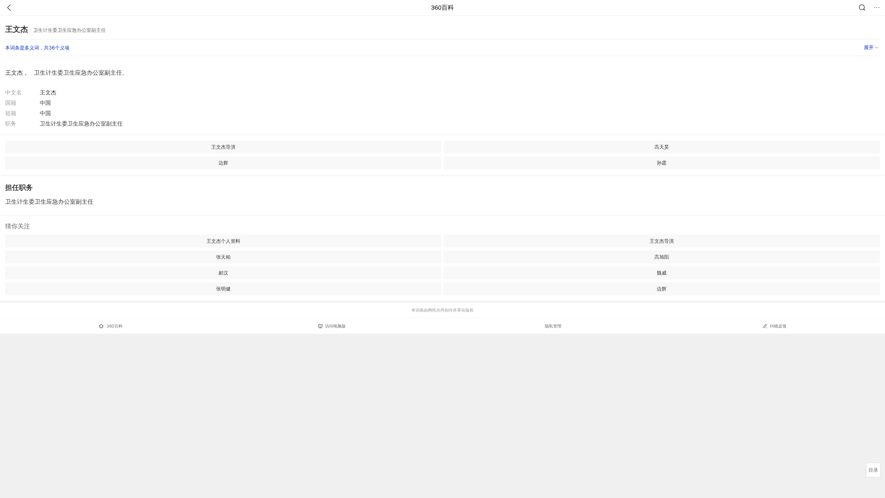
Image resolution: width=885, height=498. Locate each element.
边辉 (223, 163)
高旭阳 (661, 257)
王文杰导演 (223, 147)
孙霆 (662, 163)
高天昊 (661, 147)
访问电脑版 (335, 326)
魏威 (662, 273)
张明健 (223, 289)
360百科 (442, 7)
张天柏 (223, 257)
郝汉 (223, 273)
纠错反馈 (778, 326)
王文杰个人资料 (223, 241)
